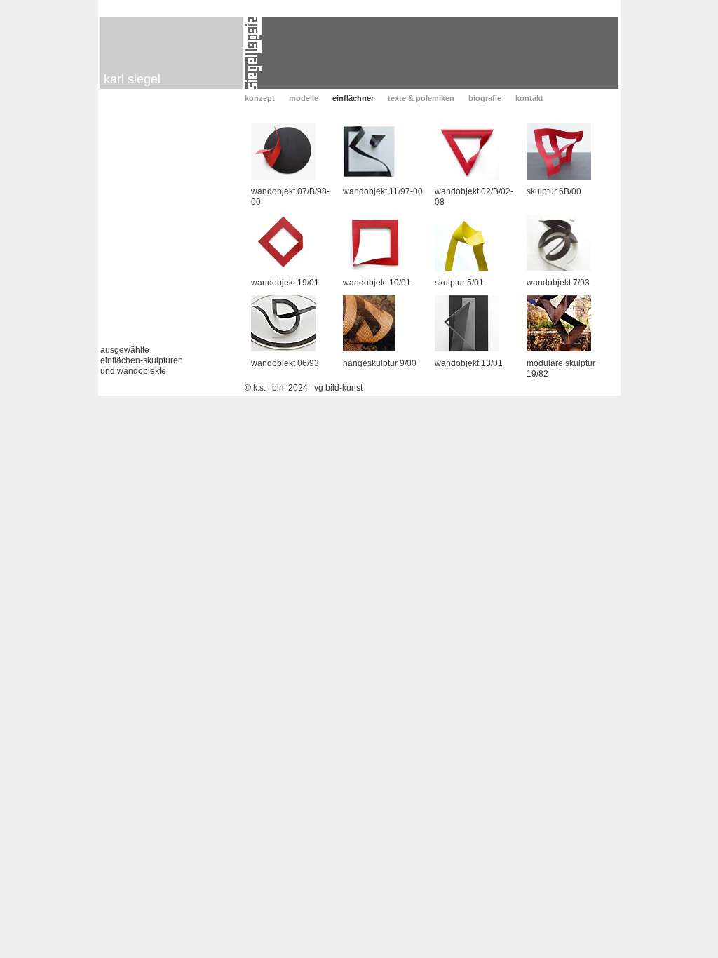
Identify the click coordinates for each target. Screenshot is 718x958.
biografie (484, 98)
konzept (260, 98)
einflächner (353, 98)
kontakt (529, 98)
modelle (303, 98)
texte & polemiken (421, 98)
